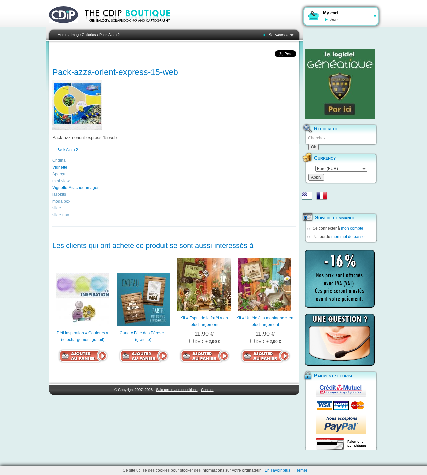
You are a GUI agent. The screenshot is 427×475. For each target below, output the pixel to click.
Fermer (300, 470)
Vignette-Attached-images (75, 187)
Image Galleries (83, 35)
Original (59, 160)
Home (62, 35)
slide (56, 208)
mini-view (61, 181)
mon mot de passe (348, 236)
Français (321, 195)
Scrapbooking (281, 34)
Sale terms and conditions (177, 390)
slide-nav (60, 215)
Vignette (59, 167)
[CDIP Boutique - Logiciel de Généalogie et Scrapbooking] (132, 26)
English (307, 195)
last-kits (59, 194)
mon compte (352, 228)
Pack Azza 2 (109, 35)
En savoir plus (277, 470)
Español (307, 206)
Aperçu (58, 174)
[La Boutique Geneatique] (340, 84)
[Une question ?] (340, 340)
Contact (207, 390)
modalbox (61, 201)
